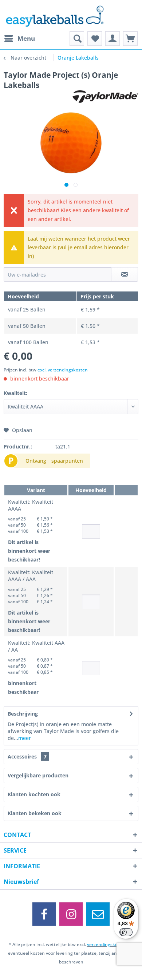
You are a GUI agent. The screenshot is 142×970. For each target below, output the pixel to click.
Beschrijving (23, 713)
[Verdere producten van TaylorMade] (105, 96)
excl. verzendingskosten (63, 370)
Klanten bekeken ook (35, 813)
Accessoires (27, 756)
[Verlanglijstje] (94, 38)
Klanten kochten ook (34, 794)
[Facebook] (44, 914)
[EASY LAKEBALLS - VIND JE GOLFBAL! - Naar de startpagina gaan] (71, 16)
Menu (26, 38)
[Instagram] (71, 914)
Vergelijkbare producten (38, 775)
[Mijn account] (112, 38)
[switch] (126, 932)
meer (24, 737)
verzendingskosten (107, 944)
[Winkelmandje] (130, 38)
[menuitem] (19, 38)
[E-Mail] (98, 914)
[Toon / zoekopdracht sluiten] (77, 38)
